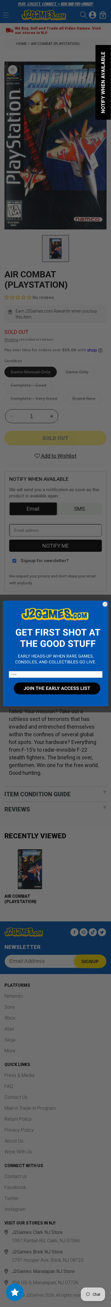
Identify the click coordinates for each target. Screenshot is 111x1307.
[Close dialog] (104, 604)
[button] (55, 636)
